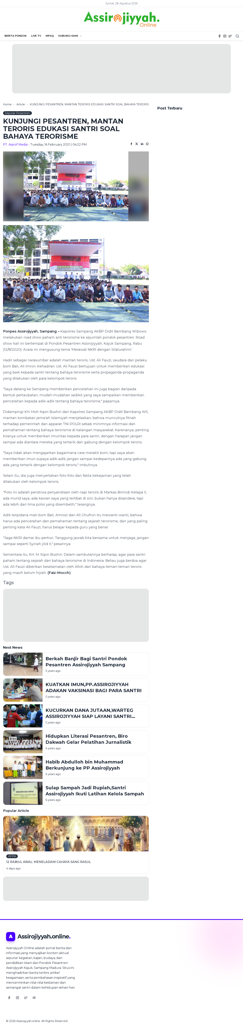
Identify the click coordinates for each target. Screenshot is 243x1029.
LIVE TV (36, 35)
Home (7, 104)
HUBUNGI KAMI (68, 35)
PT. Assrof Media (15, 144)
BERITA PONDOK (16, 35)
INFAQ (50, 35)
